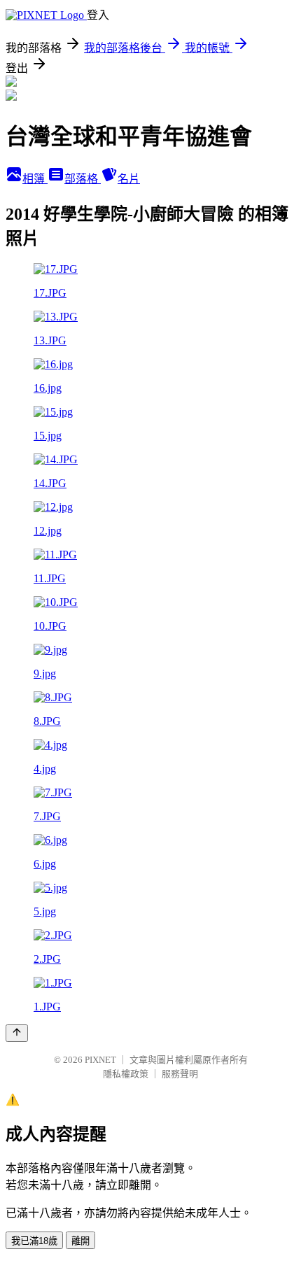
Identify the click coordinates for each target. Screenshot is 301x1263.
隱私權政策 (125, 1073)
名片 (129, 179)
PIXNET (100, 1059)
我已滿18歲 (34, 1241)
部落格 (82, 179)
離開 (80, 1241)
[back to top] (17, 1033)
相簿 (35, 179)
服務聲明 (180, 1073)
